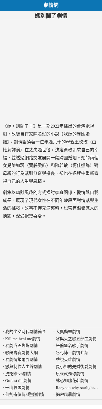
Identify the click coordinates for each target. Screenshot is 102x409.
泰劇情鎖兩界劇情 (21, 359)
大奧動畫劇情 (68, 331)
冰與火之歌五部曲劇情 (76, 339)
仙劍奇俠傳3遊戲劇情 (24, 394)
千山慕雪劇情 (17, 388)
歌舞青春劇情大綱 (21, 353)
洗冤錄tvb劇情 (18, 374)
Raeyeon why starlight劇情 (79, 388)
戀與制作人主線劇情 (23, 366)
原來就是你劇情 (70, 374)
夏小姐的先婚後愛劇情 (76, 366)
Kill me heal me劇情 (22, 339)
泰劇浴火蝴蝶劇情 (21, 345)
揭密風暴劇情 (68, 394)
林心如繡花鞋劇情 (72, 380)
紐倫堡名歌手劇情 (72, 345)
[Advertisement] (51, 71)
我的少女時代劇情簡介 (25, 331)
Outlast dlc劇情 (18, 380)
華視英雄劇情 (68, 359)
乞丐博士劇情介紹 (72, 353)
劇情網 (51, 5)
